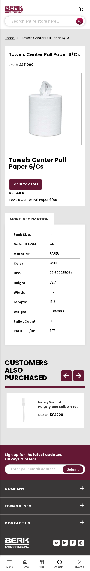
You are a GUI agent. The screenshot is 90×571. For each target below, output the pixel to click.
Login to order (25, 184)
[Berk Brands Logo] (14, 9)
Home (9, 38)
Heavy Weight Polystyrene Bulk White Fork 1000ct (57, 404)
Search (79, 21)
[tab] (45, 219)
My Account (60, 562)
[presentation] (78, 375)
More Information (29, 219)
